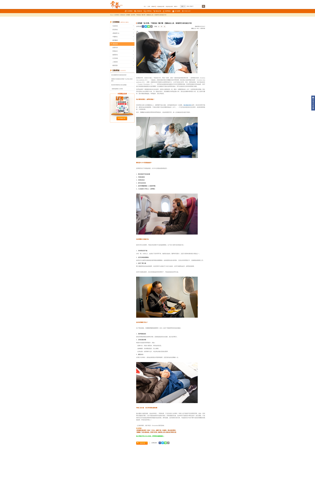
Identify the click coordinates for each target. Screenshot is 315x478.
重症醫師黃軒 (188, 105)
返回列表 (202, 28)
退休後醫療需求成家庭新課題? (119, 75)
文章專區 (129, 11)
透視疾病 (122, 14)
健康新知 (115, 54)
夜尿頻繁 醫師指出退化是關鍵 (118, 85)
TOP (310, 472)
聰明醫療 (115, 40)
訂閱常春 (149, 11)
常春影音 (139, 11)
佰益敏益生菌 (160, 6)
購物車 (154, 6)
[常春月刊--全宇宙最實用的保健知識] (116, 4)
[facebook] (143, 26)
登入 (145, 6)
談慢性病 (115, 47)
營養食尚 (115, 51)
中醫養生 (115, 36)
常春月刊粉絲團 (313, 104)
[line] (148, 26)
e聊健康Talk (115, 33)
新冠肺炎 (115, 29)
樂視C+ (176, 6)
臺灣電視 (168, 11)
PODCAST (187, 11)
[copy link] (151, 26)
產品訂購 (158, 11)
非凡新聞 (177, 11)
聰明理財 (115, 65)
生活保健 (115, 58)
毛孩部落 (115, 26)
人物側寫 (115, 62)
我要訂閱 (122, 118)
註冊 (149, 6)
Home (111, 14)
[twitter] (146, 26)
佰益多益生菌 (169, 6)
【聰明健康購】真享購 (117, 88)
